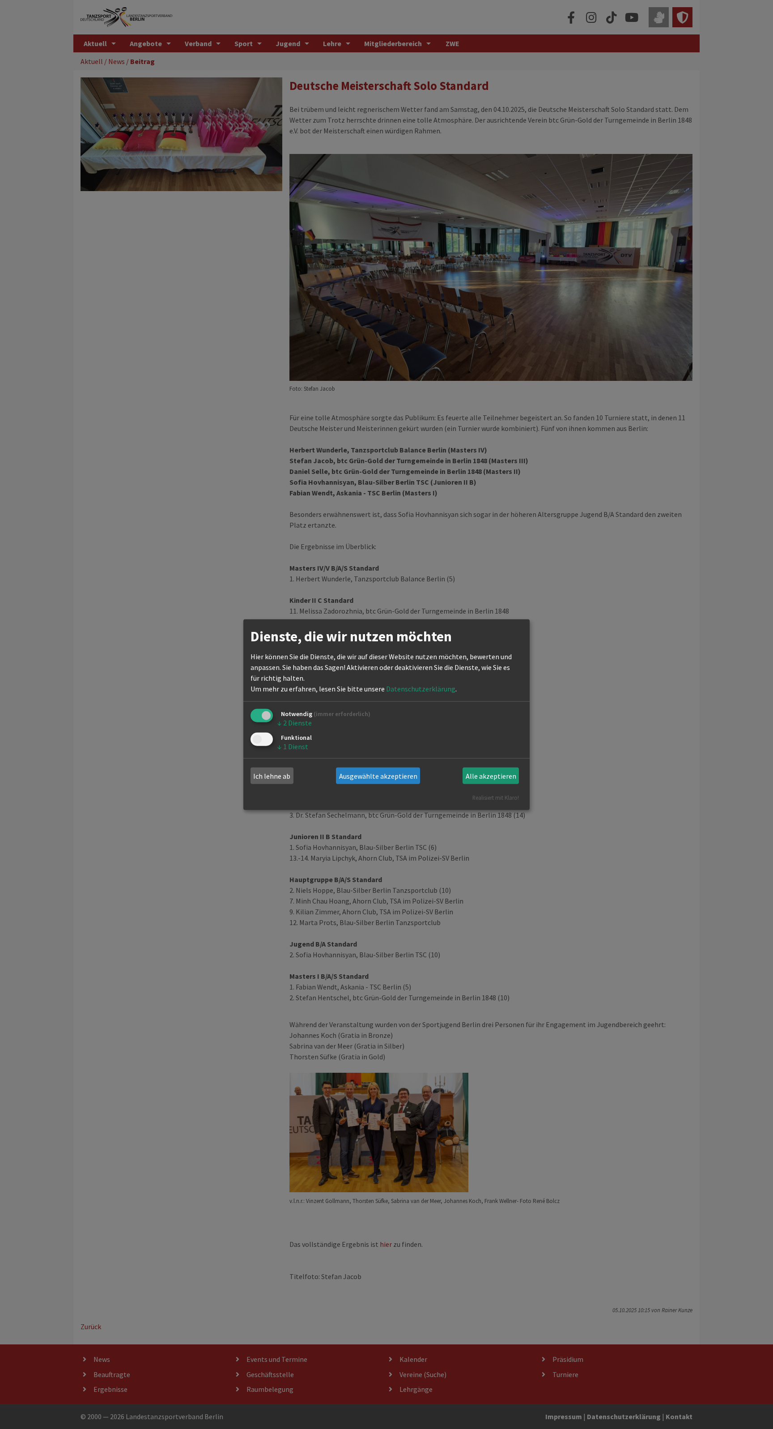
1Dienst (292, 746)
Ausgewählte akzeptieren (378, 776)
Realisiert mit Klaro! (495, 797)
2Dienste (294, 722)
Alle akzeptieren (491, 776)
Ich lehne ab (271, 776)
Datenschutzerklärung (420, 688)
